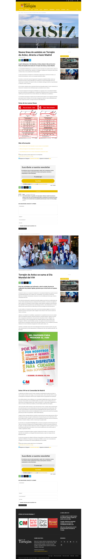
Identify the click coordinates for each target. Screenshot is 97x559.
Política (58, 9)
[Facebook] (66, 1)
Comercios (27, 9)
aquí (50, 158)
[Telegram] (72, 1)
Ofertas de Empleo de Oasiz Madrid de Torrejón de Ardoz (31, 148)
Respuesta (24, 200)
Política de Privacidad (42, 184)
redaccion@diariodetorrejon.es (40, 551)
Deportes (46, 9)
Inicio (19, 12)
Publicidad (72, 555)
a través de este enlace (34, 158)
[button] (77, 9)
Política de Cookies (65, 555)
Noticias (21, 9)
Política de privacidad (57, 555)
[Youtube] (77, 1)
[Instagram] (68, 1)
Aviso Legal (34, 184)
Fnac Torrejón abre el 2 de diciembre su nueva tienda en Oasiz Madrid (34, 146)
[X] (74, 1)
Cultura (36, 9)
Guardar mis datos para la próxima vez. (28, 225)
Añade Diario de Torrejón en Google (26, 156)
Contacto (76, 555)
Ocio (32, 9)
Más (67, 9)
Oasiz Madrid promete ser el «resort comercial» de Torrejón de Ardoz (34, 151)
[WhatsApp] (76, 1)
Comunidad (51, 9)
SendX (54, 185)
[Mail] (70, 1)
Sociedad (63, 9)
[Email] (27, 60)
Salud (41, 9)
